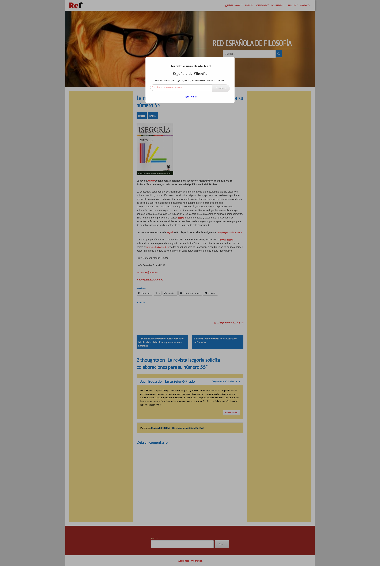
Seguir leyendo (190, 97)
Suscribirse (221, 88)
